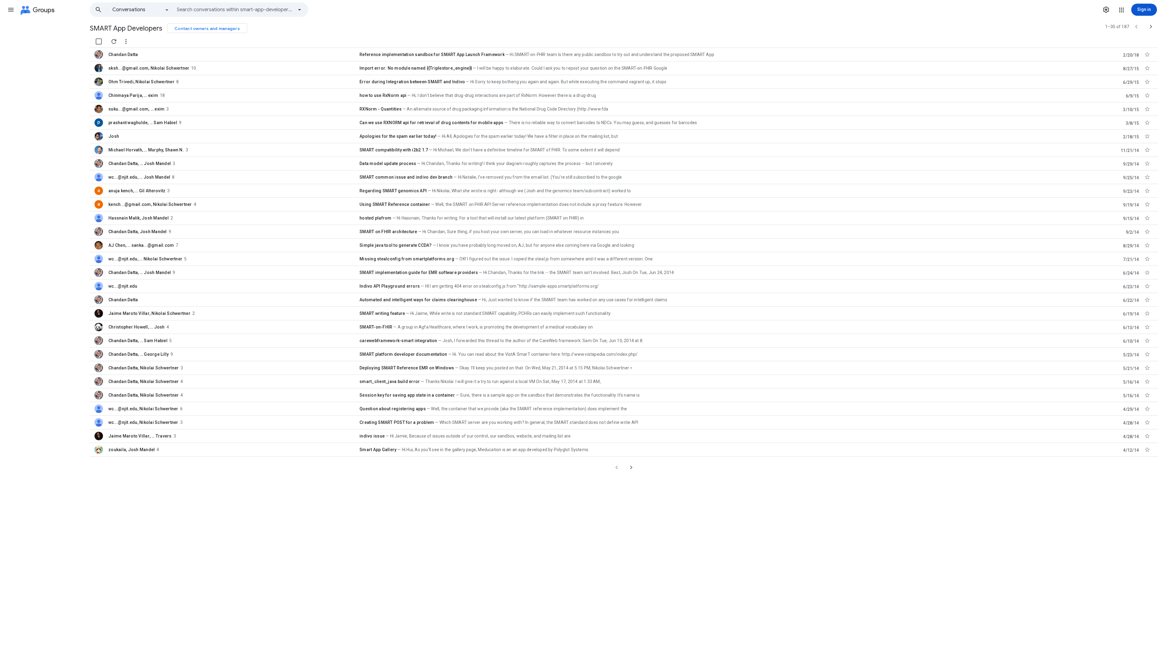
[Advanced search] (299, 10)
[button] (11, 9)
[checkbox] (99, 41)
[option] (141, 10)
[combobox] (235, 10)
